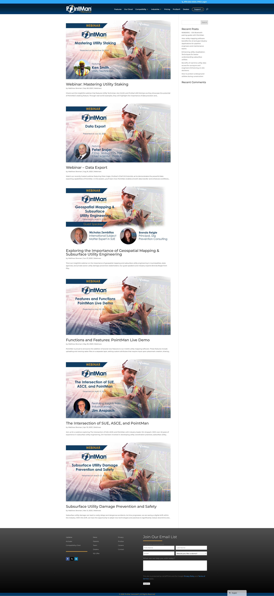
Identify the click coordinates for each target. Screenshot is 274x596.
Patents (96, 541)
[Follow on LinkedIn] (76, 559)
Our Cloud (128, 9)
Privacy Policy (189, 576)
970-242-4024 (190, 2)
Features (117, 9)
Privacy (120, 537)
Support (197, 9)
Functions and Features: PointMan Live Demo (108, 340)
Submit (146, 584)
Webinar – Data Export (86, 167)
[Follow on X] (72, 559)
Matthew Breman (75, 88)
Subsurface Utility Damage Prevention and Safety (111, 506)
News (95, 537)
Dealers (186, 9)
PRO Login (202, 2)
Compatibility (140, 9)
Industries (155, 9)
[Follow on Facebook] (67, 559)
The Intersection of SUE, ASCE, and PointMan (107, 423)
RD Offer (96, 553)
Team (95, 545)
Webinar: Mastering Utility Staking (97, 84)
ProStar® (176, 9)
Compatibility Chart (73, 545)
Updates (69, 537)
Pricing (167, 9)
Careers (121, 545)
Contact (121, 549)
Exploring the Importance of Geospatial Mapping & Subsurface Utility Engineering (112, 252)
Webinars (97, 88)
